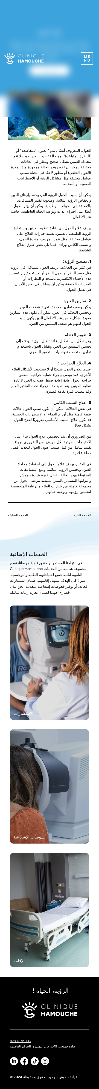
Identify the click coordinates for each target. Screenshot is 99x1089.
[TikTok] (35, 1061)
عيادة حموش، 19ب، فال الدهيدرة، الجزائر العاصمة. (43, 1046)
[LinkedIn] (14, 1061)
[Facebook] (24, 1061)
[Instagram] (45, 1061)
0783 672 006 (20, 1041)
